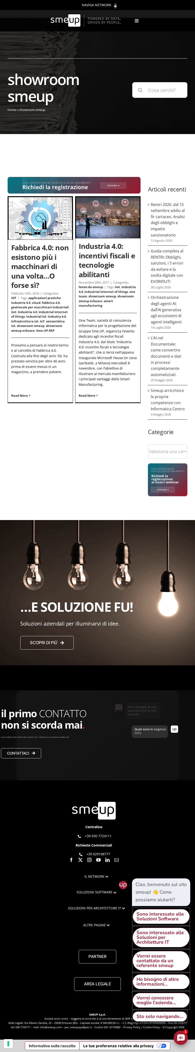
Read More (19, 395)
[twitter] (80, 860)
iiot (13, 312)
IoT (42, 321)
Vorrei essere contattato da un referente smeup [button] (154, 961)
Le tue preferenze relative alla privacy (118, 1045)
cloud (36, 303)
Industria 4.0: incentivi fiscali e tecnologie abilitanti (107, 260)
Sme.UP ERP (45, 330)
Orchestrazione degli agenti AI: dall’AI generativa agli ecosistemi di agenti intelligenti (166, 309)
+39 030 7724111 (98, 836)
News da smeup (91, 287)
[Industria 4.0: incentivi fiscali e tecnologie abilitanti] (108, 217)
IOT (13, 298)
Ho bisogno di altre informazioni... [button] (157, 981)
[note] (161, 892)
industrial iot (36, 316)
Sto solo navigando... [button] (159, 1016)
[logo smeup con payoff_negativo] (86, 16)
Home (12, 110)
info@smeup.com (51, 1027)
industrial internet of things (106, 292)
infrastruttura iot (25, 321)
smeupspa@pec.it (81, 1027)
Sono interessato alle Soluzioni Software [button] (160, 916)
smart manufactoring (96, 303)
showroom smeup (30, 326)
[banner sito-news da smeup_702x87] (74, 179)
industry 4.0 (57, 316)
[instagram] (89, 860)
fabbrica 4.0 (51, 303)
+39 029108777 (98, 854)
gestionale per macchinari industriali (40, 307)
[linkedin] (107, 860)
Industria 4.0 (27, 312)
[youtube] (98, 860)
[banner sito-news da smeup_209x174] (167, 465)
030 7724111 (22, 1027)
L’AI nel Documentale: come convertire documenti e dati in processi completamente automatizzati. (166, 356)
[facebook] (71, 860)
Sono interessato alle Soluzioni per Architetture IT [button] (160, 937)
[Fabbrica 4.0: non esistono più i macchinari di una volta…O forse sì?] (40, 218)
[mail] (116, 860)
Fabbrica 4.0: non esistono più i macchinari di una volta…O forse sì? (40, 266)
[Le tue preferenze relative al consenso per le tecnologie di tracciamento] (8, 1043)
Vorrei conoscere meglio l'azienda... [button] (156, 1000)
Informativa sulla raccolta (52, 1045)
